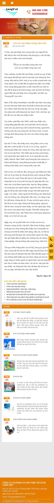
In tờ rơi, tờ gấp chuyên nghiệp (24, 333)
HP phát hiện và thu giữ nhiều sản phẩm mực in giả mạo (26, 294)
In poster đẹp (17, 376)
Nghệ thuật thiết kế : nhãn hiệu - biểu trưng (21, 289)
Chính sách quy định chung (16, 286)
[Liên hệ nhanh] (51, 257)
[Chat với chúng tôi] (51, 251)
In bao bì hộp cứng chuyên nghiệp (25, 419)
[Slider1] (28, 27)
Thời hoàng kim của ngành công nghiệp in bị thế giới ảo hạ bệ (28, 297)
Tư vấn (6, 306)
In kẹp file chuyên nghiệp (22, 398)
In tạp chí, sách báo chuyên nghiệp (25, 355)
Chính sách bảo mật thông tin (16, 284)
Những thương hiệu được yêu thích (19, 292)
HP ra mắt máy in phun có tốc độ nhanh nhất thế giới (24, 300)
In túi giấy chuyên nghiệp (22, 312)
